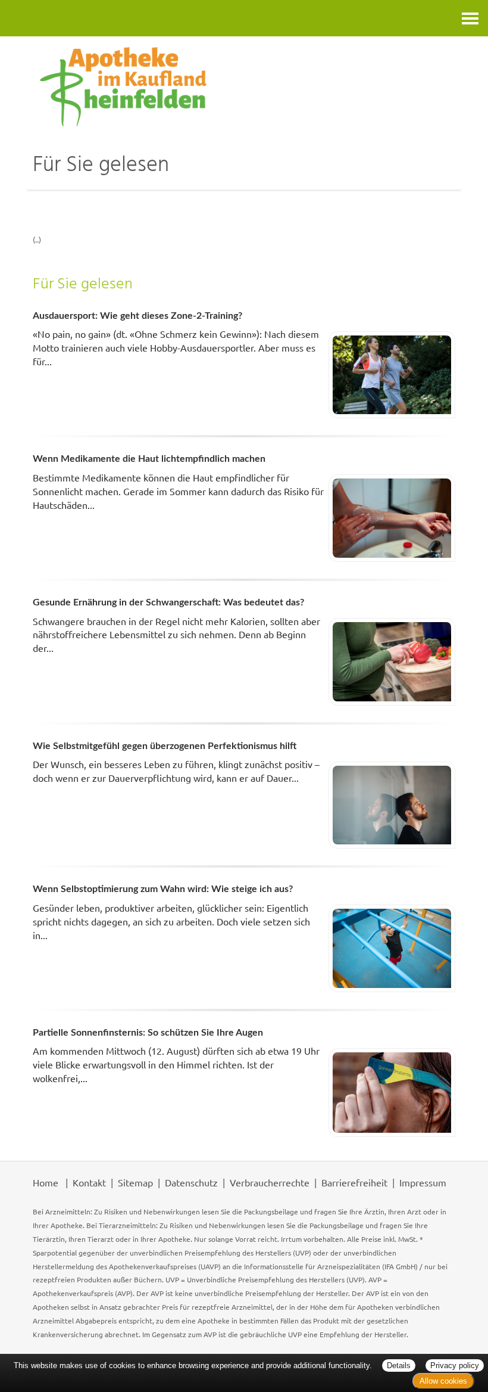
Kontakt (89, 1182)
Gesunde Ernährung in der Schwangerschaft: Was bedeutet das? (168, 602)
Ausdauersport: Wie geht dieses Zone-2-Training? (137, 316)
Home (45, 1182)
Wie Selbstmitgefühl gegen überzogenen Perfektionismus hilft (164, 746)
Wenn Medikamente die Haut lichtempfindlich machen (149, 459)
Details (399, 1365)
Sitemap (135, 1182)
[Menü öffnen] (470, 18)
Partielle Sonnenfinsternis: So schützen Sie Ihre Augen (148, 1032)
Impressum (422, 1182)
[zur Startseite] (244, 86)
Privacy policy (454, 1365)
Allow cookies (443, 1381)
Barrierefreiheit (354, 1182)
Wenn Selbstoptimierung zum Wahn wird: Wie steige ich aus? (163, 889)
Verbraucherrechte (269, 1182)
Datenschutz (191, 1182)
